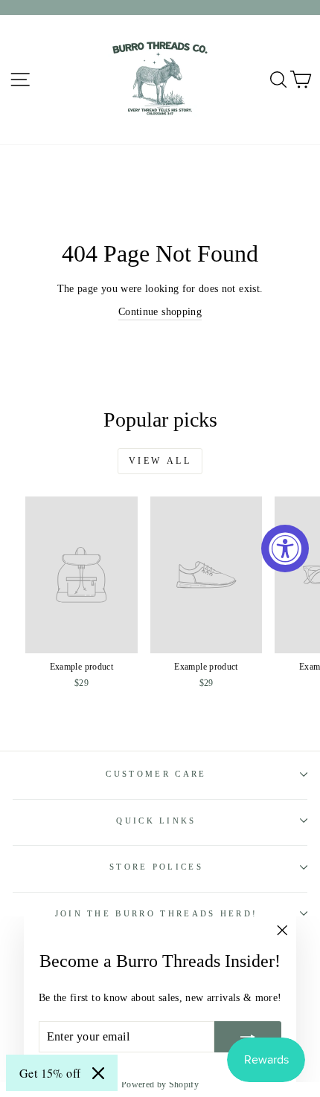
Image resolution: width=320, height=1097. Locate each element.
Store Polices (156, 866)
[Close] (98, 1073)
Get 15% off (49, 1073)
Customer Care (156, 773)
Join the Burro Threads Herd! (156, 913)
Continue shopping (160, 311)
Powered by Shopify (160, 1084)
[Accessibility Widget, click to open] (285, 548)
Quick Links (156, 820)
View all (160, 461)
